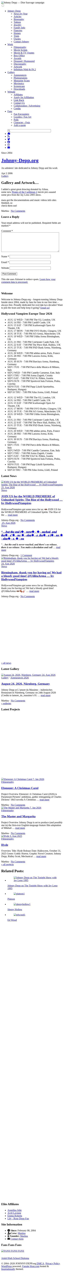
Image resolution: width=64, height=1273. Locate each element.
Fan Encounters (21, 114)
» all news (6, 663)
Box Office (19, 55)
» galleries (6, 703)
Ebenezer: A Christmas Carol (19, 788)
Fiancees (18, 30)
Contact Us (19, 103)
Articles (17, 16)
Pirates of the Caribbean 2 (24, 192)
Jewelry (17, 25)
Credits (17, 108)
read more (13, 515)
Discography (20, 64)
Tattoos (17, 22)
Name (5, 256)
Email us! (45, 307)
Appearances (20, 75)
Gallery (11, 72)
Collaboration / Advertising (27, 105)
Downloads (19, 89)
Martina (21, 1233)
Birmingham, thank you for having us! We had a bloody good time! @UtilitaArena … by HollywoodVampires (31, 576)
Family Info (19, 27)
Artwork (18, 66)
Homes (17, 33)
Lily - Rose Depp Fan (18, 1218)
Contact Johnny (21, 41)
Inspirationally (8, 1269)
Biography (19, 19)
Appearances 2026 (19, 677)
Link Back (19, 100)
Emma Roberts (14, 1215)
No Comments (18, 211)
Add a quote (20, 125)
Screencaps (19, 86)
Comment (7, 231)
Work (10, 44)
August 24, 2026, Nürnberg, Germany (25, 683)
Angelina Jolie (14, 1210)
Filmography (20, 47)
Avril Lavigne (14, 1213)
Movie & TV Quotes (24, 52)
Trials (16, 36)
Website (11, 91)
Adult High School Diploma (15, 1258)
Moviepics (19, 83)
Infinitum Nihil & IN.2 (25, 69)
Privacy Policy (53, 1263)
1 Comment (26, 555)
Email (5, 262)
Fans (9, 111)
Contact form (17, 1239)
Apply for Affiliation (24, 97)
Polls (16, 119)
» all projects (7, 864)
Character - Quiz (22, 122)
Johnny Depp (14, 11)
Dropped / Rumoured (24, 61)
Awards (17, 58)
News (4, 490)
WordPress (6, 1266)
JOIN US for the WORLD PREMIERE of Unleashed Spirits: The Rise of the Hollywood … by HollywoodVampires (32, 500)
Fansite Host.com (30, 1266)
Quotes (17, 38)
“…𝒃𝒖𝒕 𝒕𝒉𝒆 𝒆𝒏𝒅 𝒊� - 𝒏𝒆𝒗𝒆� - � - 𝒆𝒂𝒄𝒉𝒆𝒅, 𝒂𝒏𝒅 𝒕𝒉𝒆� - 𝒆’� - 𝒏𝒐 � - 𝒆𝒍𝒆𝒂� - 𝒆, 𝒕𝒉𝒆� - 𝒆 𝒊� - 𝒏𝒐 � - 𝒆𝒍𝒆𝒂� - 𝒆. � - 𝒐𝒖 (32, 535)
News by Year (20, 13)
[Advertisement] (32, 630)
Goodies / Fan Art (22, 117)
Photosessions (20, 78)
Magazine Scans (22, 80)
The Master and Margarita (18, 816)
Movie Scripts (20, 50)
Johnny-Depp (20, 160)
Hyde (4, 844)
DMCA (40, 1263)
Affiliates (18, 94)
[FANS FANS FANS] (12, 1251)
